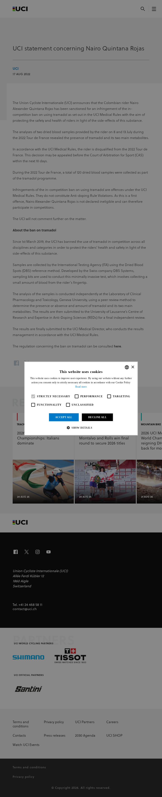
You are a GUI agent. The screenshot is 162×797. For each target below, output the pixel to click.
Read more (81, 386)
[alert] (81, 398)
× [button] (132, 367)
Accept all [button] (63, 417)
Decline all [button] (97, 417)
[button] (81, 428)
